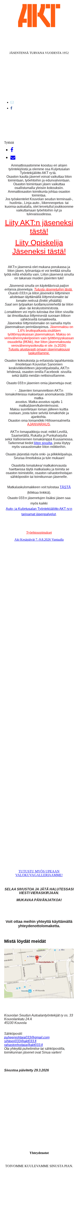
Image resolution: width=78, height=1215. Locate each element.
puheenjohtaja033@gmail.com (27, 1037)
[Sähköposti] (12, 102)
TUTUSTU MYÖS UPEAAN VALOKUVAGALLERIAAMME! (39, 873)
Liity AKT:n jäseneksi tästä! (39, 227)
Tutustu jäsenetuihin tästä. (53, 289)
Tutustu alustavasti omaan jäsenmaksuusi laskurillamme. (39, 351)
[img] (39, 15)
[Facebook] (11, 108)
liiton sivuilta (43, 443)
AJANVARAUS (38, 424)
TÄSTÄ (65, 487)
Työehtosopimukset (39, 532)
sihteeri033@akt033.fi (20, 1041)
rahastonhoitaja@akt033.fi (23, 1045)
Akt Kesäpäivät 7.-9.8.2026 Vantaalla (39, 539)
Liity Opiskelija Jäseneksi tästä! (39, 247)
